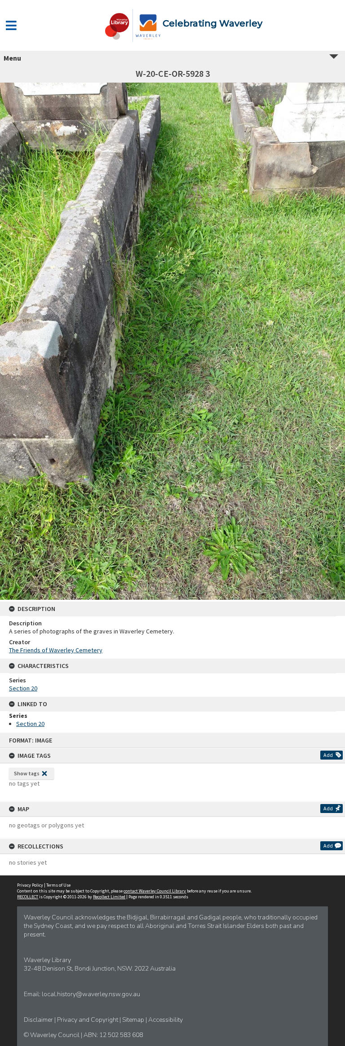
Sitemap (134, 1019)
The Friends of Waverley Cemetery (55, 650)
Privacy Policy (30, 885)
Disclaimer (39, 1019)
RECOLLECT (27, 897)
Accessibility (165, 1019)
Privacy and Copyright (88, 1019)
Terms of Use (58, 885)
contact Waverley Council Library (155, 891)
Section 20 (23, 688)
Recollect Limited (109, 897)
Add (328, 755)
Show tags (27, 773)
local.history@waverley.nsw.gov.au (91, 994)
